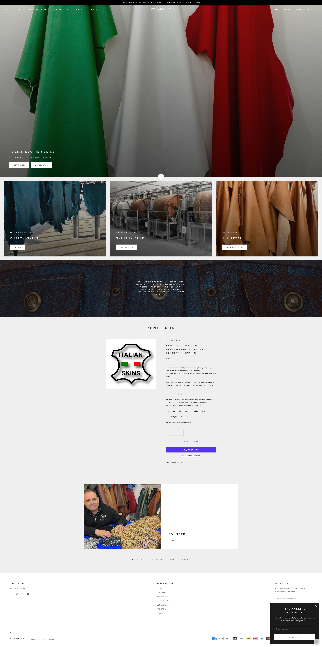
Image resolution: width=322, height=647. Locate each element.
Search (299, 9)
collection (126, 247)
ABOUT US (96, 9)
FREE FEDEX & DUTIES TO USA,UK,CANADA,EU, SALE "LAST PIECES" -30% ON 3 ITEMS (161, 3)
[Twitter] (17, 593)
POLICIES (111, 9)
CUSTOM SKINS (62, 9)
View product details (174, 462)
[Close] (316, 606)
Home (9, 9)
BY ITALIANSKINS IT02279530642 (41, 639)
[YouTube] (28, 593)
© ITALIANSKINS (17, 639)
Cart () (311, 9)
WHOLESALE (42, 9)
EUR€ (276, 9)
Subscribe (294, 637)
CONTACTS (80, 9)
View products (234, 247)
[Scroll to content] (161, 177)
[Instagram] (22, 593)
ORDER (17, 247)
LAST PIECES (24, 9)
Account (288, 9)
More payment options (191, 455)
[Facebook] (11, 593)
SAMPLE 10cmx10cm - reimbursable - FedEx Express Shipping (185, 349)
